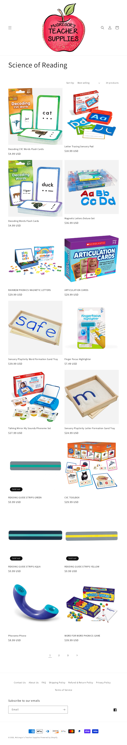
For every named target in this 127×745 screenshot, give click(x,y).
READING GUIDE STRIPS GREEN (25, 497)
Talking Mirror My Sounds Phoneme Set (29, 428)
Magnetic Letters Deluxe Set (79, 218)
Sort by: (70, 82)
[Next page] (77, 655)
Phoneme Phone (17, 635)
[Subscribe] (64, 710)
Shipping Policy (57, 682)
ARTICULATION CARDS (76, 290)
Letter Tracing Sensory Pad (79, 146)
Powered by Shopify (49, 737)
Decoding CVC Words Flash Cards (26, 149)
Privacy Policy (103, 682)
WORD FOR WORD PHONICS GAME (82, 635)
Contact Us (20, 682)
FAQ (44, 682)
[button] (10, 27)
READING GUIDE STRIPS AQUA (24, 566)
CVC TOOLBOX (71, 497)
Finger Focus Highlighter (77, 359)
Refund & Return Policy (80, 682)
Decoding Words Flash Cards (23, 220)
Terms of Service (63, 689)
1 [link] (50, 655)
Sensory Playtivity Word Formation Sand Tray (33, 359)
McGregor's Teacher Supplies (27, 737)
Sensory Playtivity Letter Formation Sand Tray (89, 428)
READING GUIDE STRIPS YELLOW (81, 566)
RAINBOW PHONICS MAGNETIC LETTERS (29, 290)
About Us (34, 682)
